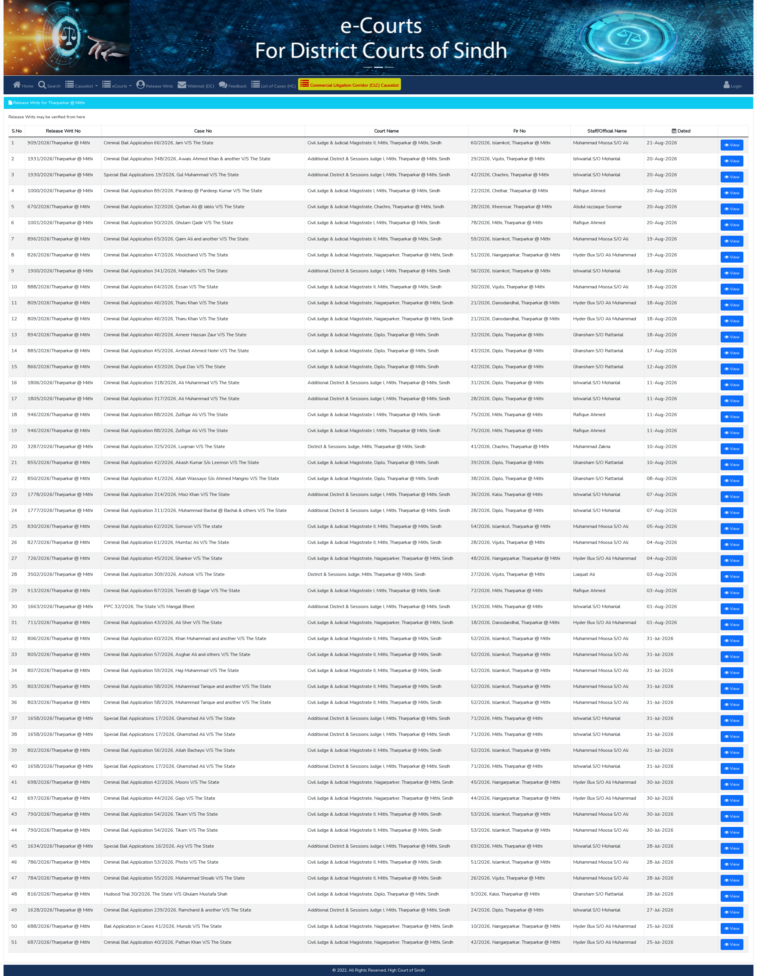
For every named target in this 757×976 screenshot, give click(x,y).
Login (736, 86)
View (734, 145)
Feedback (237, 86)
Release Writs (159, 86)
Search (53, 86)
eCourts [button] (119, 86)
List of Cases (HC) (278, 86)
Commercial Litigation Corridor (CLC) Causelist (354, 85)
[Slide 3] (389, 67)
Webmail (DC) (200, 86)
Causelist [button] (84, 86)
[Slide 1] (367, 67)
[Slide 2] (378, 67)
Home (27, 86)
